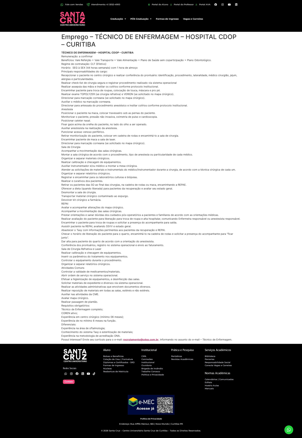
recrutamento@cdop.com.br (141, 339)
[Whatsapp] (66, 373)
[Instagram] (223, 5)
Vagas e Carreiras (193, 18)
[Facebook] (216, 5)
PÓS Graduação (139, 18)
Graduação (116, 18)
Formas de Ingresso (167, 18)
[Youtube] (229, 5)
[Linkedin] (236, 5)
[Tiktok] (94, 373)
